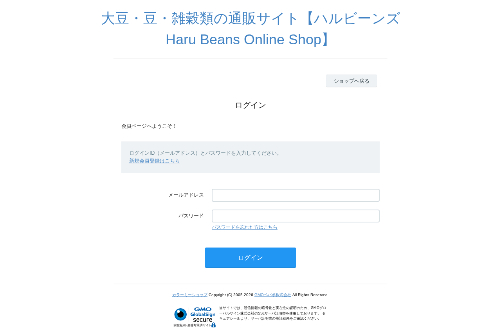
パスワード (191, 216)
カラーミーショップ (189, 295)
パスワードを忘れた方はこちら (245, 227)
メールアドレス (186, 195)
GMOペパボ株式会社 (272, 295)
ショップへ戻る (351, 81)
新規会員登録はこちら (154, 161)
